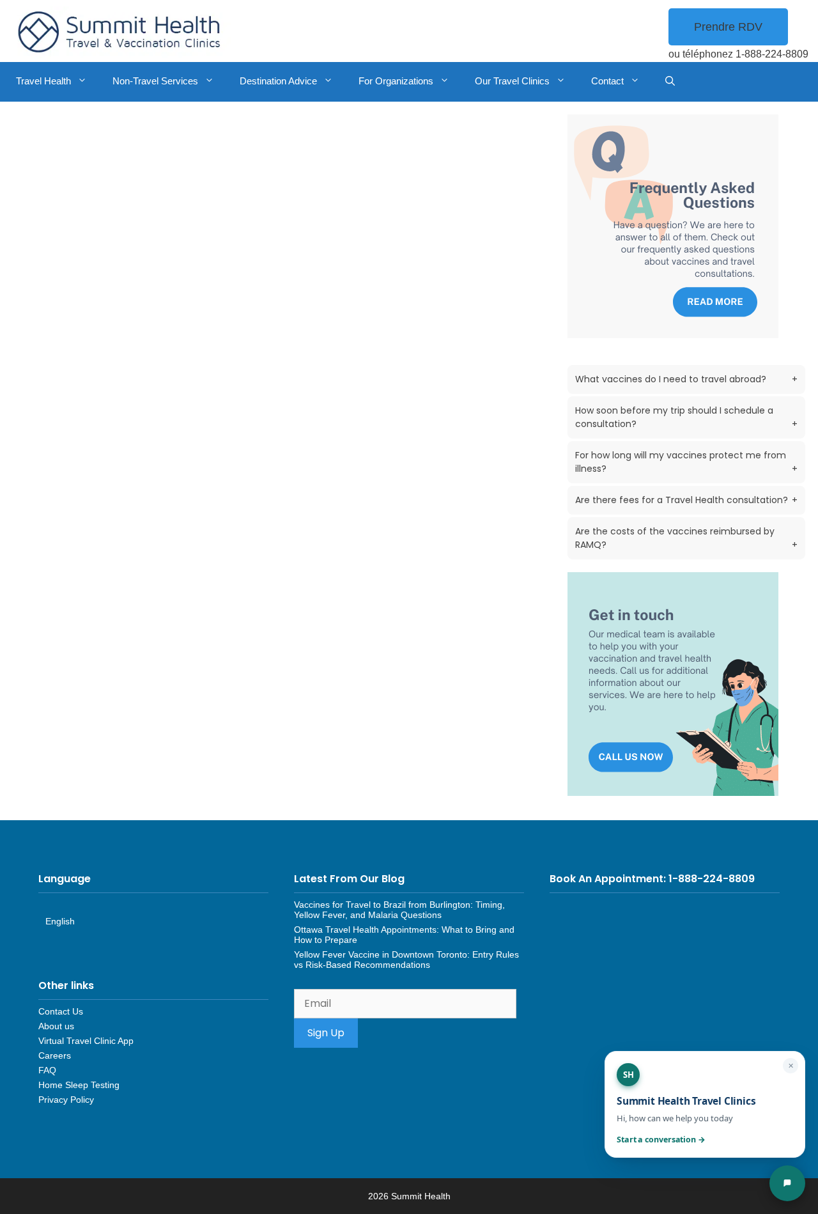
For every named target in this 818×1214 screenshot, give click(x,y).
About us (56, 1026)
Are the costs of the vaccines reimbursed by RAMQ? (686, 538)
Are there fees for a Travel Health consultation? (686, 500)
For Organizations (396, 80)
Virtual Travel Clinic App (86, 1041)
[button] (670, 82)
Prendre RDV (728, 26)
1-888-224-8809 (772, 54)
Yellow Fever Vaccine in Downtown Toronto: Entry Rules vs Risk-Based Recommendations (406, 959)
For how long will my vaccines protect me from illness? (686, 462)
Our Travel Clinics (512, 80)
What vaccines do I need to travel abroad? (686, 379)
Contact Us (60, 1011)
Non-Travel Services (155, 80)
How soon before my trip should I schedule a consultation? (686, 417)
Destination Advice (278, 80)
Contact (607, 80)
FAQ (47, 1070)
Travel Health (43, 80)
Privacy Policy (66, 1099)
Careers (54, 1055)
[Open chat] (787, 1183)
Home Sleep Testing (79, 1085)
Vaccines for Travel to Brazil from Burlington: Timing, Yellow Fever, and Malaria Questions (399, 909)
